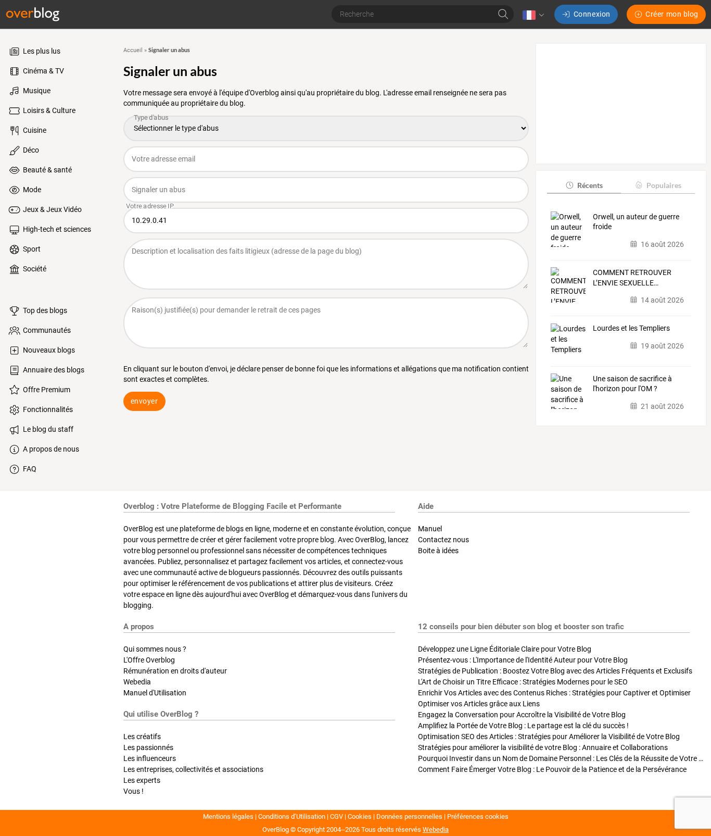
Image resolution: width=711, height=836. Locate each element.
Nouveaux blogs (48, 350)
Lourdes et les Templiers (631, 328)
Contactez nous (443, 539)
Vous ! (133, 791)
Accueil (133, 50)
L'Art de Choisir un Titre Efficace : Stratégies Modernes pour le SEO (523, 682)
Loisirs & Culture (48, 110)
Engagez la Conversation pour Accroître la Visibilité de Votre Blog (522, 714)
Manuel (430, 529)
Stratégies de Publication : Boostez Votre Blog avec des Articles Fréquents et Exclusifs (555, 671)
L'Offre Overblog (149, 660)
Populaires (663, 184)
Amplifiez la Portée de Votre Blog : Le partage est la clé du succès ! (523, 725)
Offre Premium (45, 389)
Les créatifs (142, 736)
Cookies (360, 816)
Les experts (141, 780)
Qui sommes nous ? (154, 649)
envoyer (144, 401)
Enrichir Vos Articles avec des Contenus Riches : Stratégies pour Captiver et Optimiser (554, 693)
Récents (590, 184)
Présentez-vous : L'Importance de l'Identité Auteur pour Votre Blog (523, 660)
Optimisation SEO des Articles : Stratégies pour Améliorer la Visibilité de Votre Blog (549, 736)
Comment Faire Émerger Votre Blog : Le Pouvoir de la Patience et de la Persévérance (552, 769)
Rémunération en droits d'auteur (175, 671)
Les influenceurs (149, 758)
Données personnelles (409, 816)
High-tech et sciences (56, 229)
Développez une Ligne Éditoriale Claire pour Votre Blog (504, 649)
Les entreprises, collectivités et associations (193, 769)
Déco (30, 150)
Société (33, 269)
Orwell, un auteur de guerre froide (636, 221)
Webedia (137, 682)
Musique (35, 90)
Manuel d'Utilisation (154, 693)
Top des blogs (44, 310)
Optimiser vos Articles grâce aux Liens (479, 704)
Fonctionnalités (47, 409)
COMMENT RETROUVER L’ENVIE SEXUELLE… (632, 277)
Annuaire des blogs (52, 370)
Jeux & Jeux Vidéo (51, 209)
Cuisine (33, 130)
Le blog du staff (47, 429)
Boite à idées (438, 550)
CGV (336, 816)
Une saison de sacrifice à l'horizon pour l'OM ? (632, 383)
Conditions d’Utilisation (291, 816)
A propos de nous (50, 449)
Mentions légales (228, 816)
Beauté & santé (46, 170)
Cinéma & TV (42, 71)
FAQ (28, 469)
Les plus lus (40, 51)
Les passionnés (148, 747)
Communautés (46, 330)
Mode (31, 189)
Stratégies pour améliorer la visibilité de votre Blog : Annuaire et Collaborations (543, 747)
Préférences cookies (478, 816)
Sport (31, 249)
